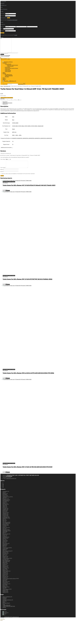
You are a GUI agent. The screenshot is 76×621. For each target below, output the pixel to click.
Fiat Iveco (5, 504)
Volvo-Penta (5, 571)
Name (1, 169)
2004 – (17, 135)
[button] (3, 82)
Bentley (4, 552)
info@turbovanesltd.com (11, 478)
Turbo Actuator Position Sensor (11, 68)
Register (5, 9)
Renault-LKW (5, 534)
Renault (4, 524)
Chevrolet (5, 501)
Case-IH (4, 582)
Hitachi (4, 538)
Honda (4, 548)
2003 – (13, 135)
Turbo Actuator (8, 64)
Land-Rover (5, 583)
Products (5, 63)
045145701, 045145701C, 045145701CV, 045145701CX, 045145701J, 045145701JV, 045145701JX (32, 138)
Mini (3, 520)
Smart (4, 510)
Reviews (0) (5, 103)
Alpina (4, 531)
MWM (4, 549)
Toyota (4, 495)
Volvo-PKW (5, 581)
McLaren (4, 576)
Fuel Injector (7, 67)
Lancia (4, 573)
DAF (3, 555)
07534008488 (7, 55)
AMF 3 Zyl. (14, 132)
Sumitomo (5, 567)
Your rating (3, 159)
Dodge (4, 586)
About (4, 72)
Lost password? (3, 17)
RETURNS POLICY (8, 74)
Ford (4, 511)
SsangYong (5, 537)
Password (2, 15)
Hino (4, 528)
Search (2, 54)
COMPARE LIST (3, 5)
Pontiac (4, 507)
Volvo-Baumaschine (7, 550)
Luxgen (4, 536)
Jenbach (4, 513)
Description (5, 101)
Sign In (1, 9)
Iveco (4, 579)
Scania (4, 574)
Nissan (4, 570)
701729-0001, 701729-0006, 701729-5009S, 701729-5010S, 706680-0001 (27, 126)
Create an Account (12, 20)
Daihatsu (4, 565)
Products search (3, 53)
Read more (7, 190)
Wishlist (4, 607)
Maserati (4, 556)
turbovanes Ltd (15, 616)
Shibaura (4, 493)
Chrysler (4, 508)
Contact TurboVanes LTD (8, 599)
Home (1, 86)
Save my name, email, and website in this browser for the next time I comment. (18, 173)
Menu (8, 58)
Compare (4, 598)
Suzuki (4, 577)
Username (2, 13)
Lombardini (5, 517)
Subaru (4, 557)
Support (4, 73)
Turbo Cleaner (8, 71)
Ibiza (13, 119)
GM (3, 519)
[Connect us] (3, 485)
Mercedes (5, 587)
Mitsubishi (5, 529)
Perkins (4, 591)
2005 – (20, 135)
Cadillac (4, 572)
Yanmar (4, 592)
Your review (3, 167)
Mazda (4, 566)
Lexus (4, 502)
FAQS (4, 80)
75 (12, 144)
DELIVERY (7, 76)
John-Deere (5, 523)
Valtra (4, 505)
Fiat (3, 494)
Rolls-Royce (5, 543)
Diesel (13, 129)
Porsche (4, 514)
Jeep (4, 506)
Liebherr (4, 509)
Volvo (4, 540)
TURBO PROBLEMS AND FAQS (9, 606)
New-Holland (5, 560)
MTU (4, 539)
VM (3, 521)
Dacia (4, 535)
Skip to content (3, 58)
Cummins (5, 525)
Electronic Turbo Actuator (12, 65)
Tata (4, 588)
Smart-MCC (5, 518)
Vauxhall (4, 512)
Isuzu (4, 569)
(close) (1, 22)
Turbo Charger (8, 70)
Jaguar (4, 590)
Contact (4, 78)
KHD (3, 532)
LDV (3, 492)
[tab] (39, 101)
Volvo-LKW (5, 561)
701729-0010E (15, 122)
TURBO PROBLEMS (9, 75)
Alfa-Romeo (5, 182)
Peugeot (4, 498)
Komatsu (4, 553)
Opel (4, 580)
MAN (4, 545)
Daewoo (4, 544)
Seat (13, 116)
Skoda (4, 503)
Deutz (4, 575)
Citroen (4, 515)
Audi (4, 541)
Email (1, 28)
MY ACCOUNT (3, 1)
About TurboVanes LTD (7, 596)
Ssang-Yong (5, 527)
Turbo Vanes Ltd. (6, 86)
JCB (3, 497)
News (4, 77)
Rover (4, 554)
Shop (4, 604)
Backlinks (5, 597)
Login (15, 35)
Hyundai (4, 559)
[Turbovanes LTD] (6, 52)
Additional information (7, 102)
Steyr (4, 546)
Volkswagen (5, 530)
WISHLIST (2, 3)
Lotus (4, 526)
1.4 (12, 141)
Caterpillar (5, 491)
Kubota (4, 563)
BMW (4, 562)
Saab (4, 564)
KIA (3, 542)
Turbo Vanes (7, 69)
